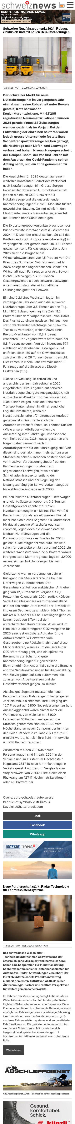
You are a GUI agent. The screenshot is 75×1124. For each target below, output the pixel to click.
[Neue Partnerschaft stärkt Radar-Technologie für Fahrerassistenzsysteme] (37, 918)
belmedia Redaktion (34, 87)
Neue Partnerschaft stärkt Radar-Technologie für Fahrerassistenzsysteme (36, 888)
